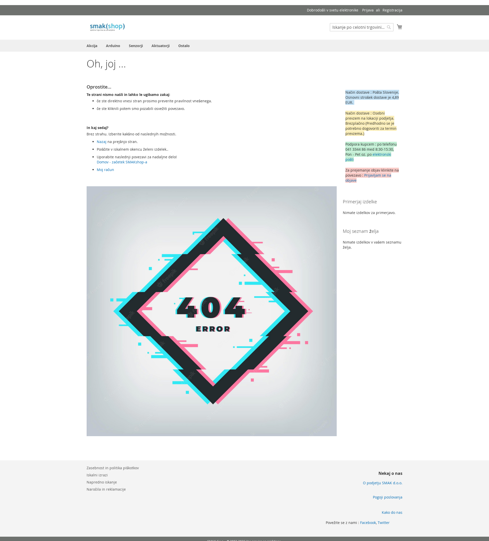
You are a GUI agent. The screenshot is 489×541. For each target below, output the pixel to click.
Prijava (368, 10)
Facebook (368, 522)
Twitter (384, 522)
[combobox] (361, 27)
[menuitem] (92, 46)
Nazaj (101, 141)
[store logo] (108, 27)
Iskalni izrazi (97, 475)
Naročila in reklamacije (106, 489)
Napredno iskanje (102, 482)
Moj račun (105, 169)
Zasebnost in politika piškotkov (113, 467)
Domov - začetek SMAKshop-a (122, 162)
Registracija (392, 10)
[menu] (245, 46)
